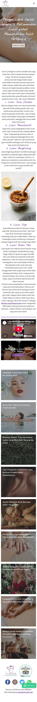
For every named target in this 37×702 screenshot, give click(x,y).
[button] (34, 4)
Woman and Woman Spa (11, 303)
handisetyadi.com (25, 692)
